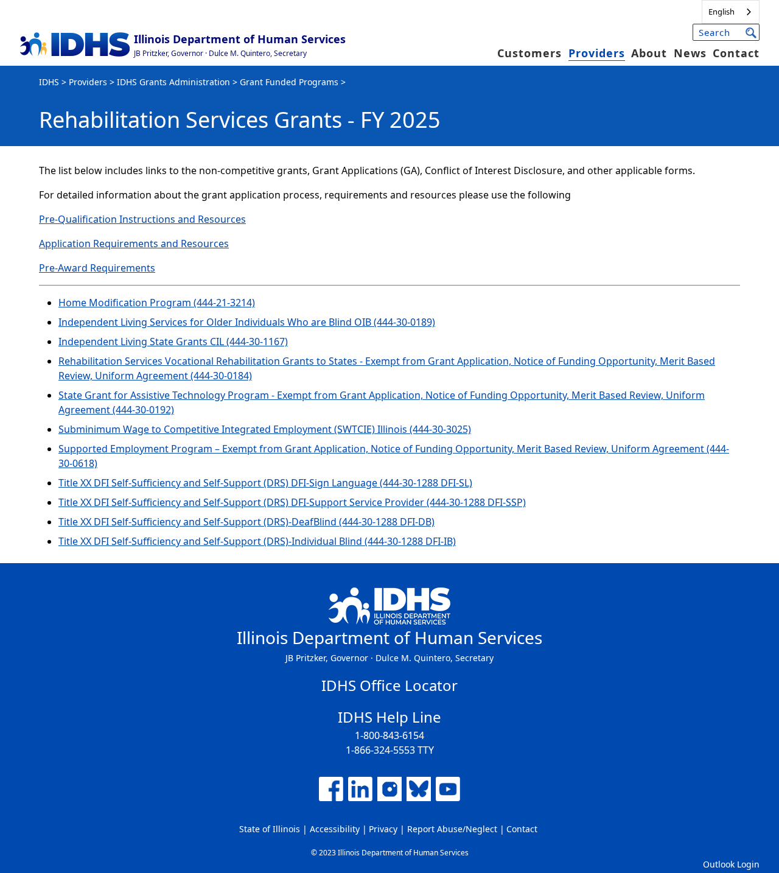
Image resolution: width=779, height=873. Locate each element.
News (690, 53)
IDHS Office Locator (389, 685)
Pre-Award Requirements (97, 268)
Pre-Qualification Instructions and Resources (142, 219)
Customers (529, 53)
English (721, 11)
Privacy (383, 829)
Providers (596, 53)
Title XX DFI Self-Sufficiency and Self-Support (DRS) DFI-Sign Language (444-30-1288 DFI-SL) (265, 482)
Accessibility (335, 829)
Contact (736, 53)
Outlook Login (731, 864)
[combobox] (731, 12)
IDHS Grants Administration (173, 82)
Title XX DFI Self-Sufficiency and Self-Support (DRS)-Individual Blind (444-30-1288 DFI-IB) (257, 541)
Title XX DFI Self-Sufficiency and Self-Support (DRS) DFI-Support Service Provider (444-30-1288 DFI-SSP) (292, 502)
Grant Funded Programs (289, 82)
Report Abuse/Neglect (452, 829)
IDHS (49, 82)
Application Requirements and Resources (134, 243)
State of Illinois (269, 829)
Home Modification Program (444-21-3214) (156, 302)
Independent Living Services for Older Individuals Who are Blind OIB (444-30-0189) (246, 322)
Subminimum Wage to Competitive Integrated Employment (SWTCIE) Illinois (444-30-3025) (264, 429)
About (649, 53)
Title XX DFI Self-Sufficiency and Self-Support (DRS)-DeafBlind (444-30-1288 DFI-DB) (246, 521)
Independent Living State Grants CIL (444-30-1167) (173, 341)
